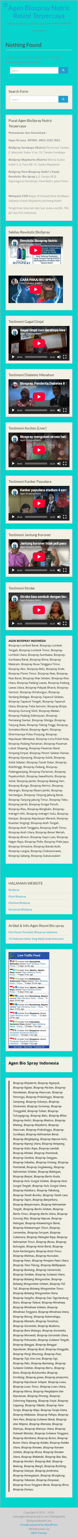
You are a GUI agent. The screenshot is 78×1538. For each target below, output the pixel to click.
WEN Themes (39, 1533)
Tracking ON (39, 1047)
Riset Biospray (17, 896)
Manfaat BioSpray (19, 902)
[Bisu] (59, 357)
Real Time (28, 1047)
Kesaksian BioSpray (20, 909)
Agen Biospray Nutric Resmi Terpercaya (39, 12)
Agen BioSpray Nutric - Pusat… (31, 998)
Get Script (18, 1047)
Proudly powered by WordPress (39, 1524)
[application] (39, 343)
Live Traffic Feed (29, 955)
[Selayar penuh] (65, 357)
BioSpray (14, 889)
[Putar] (13, 357)
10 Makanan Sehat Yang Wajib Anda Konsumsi (36, 938)
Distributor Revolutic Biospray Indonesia (33, 932)
